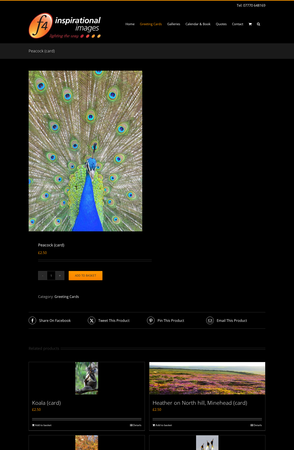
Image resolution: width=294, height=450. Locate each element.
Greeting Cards (66, 296)
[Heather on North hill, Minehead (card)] (207, 378)
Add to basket (85, 275)
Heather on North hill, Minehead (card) (200, 402)
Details (137, 425)
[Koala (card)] (87, 378)
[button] (258, 24)
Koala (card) (46, 402)
